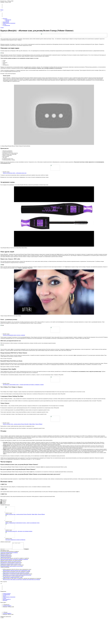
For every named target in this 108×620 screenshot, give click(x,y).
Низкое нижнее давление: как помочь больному (10, 561)
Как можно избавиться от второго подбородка (15, 539)
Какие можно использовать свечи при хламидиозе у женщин (16, 572)
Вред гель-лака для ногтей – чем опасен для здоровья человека (19, 531)
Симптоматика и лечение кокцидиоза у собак (12, 577)
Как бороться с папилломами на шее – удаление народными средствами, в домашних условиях (23, 384)
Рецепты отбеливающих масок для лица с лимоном (14, 335)
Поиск (1, 9)
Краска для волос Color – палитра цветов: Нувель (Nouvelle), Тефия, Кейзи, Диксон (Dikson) (22, 424)
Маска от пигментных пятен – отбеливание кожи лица (14, 172)
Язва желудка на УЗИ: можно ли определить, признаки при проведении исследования (21, 579)
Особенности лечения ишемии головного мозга (10, 563)
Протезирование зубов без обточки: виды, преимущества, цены (16, 570)
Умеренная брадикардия (5, 557)
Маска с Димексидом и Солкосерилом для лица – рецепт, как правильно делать (22, 522)
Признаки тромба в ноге (5, 554)
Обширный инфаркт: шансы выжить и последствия (11, 566)
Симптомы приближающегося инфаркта (9, 552)
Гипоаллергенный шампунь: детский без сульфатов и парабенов (14, 559)
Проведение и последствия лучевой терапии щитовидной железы (17, 574)
